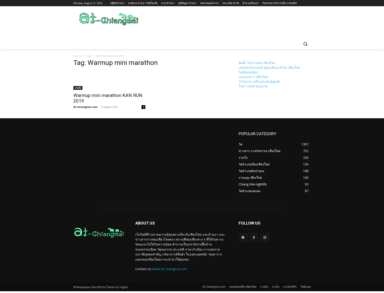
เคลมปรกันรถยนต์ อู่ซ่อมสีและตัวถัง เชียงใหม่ (269, 67)
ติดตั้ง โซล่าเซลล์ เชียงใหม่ (257, 63)
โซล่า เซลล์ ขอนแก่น (253, 86)
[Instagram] (264, 237)
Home (77, 56)
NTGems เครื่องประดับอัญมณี (259, 81)
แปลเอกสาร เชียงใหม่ (253, 77)
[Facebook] (254, 237)
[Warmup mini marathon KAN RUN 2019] (109, 80)
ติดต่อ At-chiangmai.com (169, 269)
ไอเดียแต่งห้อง (248, 72)
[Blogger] (243, 237)
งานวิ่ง (78, 87)
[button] (305, 43)
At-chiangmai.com (85, 106)
